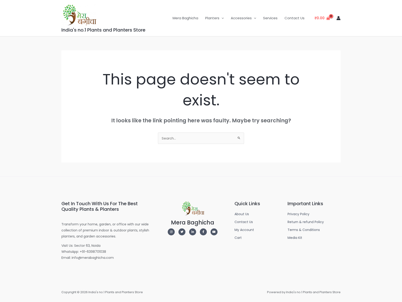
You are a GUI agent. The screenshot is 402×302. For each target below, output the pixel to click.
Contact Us (295, 18)
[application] (221, 18)
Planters (212, 18)
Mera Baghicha (185, 18)
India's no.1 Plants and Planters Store (103, 30)
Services (270, 18)
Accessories (241, 18)
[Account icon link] (338, 18)
